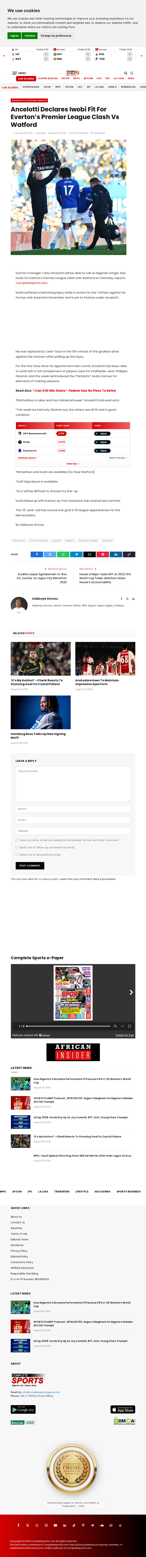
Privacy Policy (19, 1251)
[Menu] (19, 73)
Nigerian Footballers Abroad (29, 100)
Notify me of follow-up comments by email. (47, 847)
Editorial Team (19, 1239)
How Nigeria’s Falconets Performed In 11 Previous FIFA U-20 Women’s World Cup (82, 1080)
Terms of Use (19, 1234)
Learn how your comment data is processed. (88, 879)
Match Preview (117, 458)
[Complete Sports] (73, 73)
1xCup (65, 78)
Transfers (61, 1191)
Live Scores (26, 78)
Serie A (132, 78)
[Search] (126, 73)
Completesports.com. (32, 283)
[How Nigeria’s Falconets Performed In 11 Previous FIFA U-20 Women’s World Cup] (20, 1083)
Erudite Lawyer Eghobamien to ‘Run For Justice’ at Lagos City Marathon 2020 (42, 578)
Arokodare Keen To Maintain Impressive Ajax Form (97, 682)
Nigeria (70, 540)
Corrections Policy (22, 1262)
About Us (16, 1217)
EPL (108, 78)
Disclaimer (17, 1245)
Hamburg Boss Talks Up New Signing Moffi (38, 736)
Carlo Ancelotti (38, 540)
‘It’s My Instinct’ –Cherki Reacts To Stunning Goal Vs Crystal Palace (37, 682)
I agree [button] (14, 35)
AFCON (88, 78)
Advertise (16, 1228)
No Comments (80, 133)
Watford (108, 540)
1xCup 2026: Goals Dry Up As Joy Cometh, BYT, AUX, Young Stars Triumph (81, 1117)
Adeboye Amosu (45, 599)
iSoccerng (103, 1191)
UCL (99, 78)
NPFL (76, 78)
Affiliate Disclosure (22, 1268)
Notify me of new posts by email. (40, 855)
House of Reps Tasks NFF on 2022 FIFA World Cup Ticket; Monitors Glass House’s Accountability (105, 578)
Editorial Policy (19, 1256)
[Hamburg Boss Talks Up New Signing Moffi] (41, 712)
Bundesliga (128, 86)
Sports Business (129, 1191)
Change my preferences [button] (56, 35)
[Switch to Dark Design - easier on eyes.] (132, 73)
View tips (71, 464)
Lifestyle (81, 1191)
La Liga (119, 78)
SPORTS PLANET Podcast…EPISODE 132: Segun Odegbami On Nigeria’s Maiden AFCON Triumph (83, 1100)
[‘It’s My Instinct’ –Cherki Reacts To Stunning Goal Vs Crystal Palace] (41, 659)
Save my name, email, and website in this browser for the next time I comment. (69, 840)
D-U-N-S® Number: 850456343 (30, 1279)
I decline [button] (29, 35)
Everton (56, 540)
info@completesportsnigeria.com (41, 1392)
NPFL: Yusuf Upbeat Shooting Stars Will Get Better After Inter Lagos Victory (82, 1156)
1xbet (103, 433)
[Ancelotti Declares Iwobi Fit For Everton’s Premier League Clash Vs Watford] (68, 254)
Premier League (27, 458)
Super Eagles (48, 78)
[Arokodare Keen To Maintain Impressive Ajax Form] (105, 659)
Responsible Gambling (24, 1273)
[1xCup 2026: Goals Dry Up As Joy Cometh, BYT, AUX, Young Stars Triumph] (20, 1122)
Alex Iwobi (18, 540)
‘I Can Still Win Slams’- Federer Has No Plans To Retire (74, 391)
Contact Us (18, 1222)
